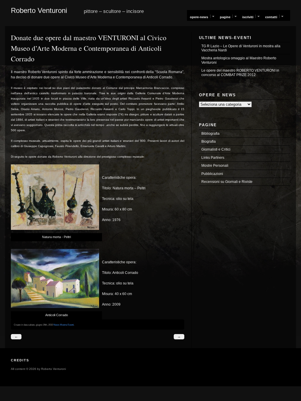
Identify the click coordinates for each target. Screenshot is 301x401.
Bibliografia (210, 134)
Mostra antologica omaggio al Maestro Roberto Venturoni (238, 60)
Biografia (208, 141)
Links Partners (212, 158)
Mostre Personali (214, 166)
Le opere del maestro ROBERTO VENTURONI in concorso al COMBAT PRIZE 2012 (240, 72)
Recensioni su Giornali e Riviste (226, 182)
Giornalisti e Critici (215, 149)
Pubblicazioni (212, 174)
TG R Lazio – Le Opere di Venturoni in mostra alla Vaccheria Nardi (240, 48)
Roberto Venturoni (39, 10)
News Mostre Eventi (63, 324)
